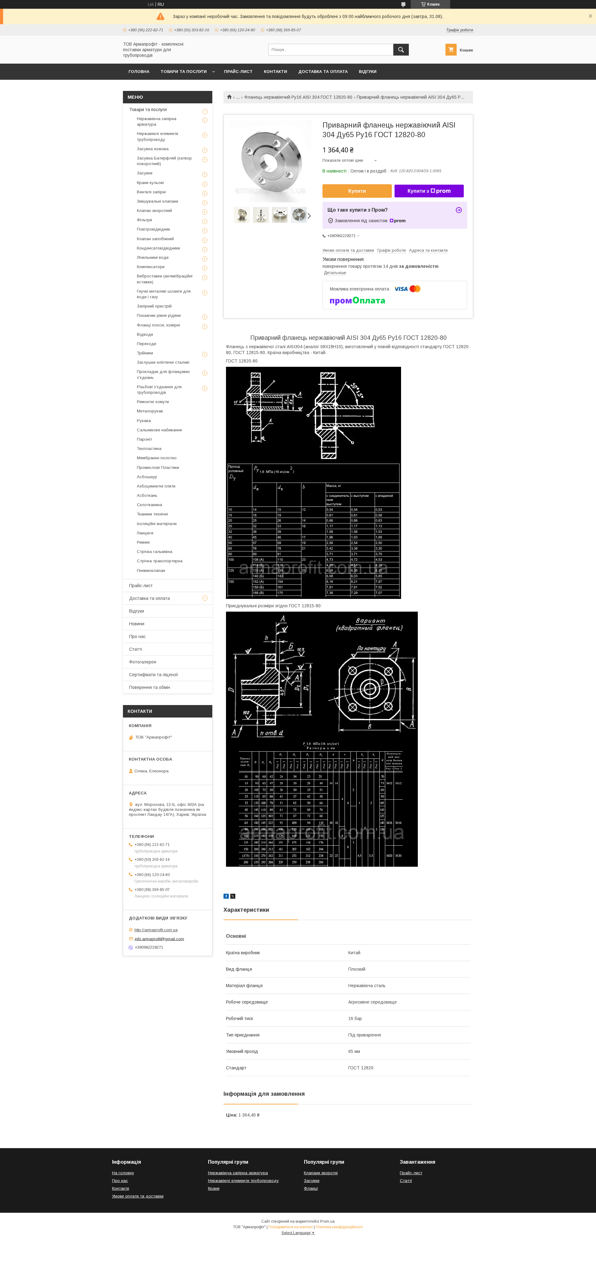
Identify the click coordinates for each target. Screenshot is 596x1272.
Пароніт (144, 439)
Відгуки (368, 71)
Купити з (418, 191)
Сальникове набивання (159, 430)
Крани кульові (150, 182)
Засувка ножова (153, 148)
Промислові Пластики (158, 467)
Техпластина (149, 448)
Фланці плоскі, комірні (158, 325)
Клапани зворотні (321, 1173)
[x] (232, 897)
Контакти (275, 71)
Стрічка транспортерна (160, 561)
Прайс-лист (238, 71)
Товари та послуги (183, 71)
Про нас (137, 636)
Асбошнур (147, 476)
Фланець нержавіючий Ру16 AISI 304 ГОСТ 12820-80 (298, 97)
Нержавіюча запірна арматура (156, 121)
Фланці (311, 1188)
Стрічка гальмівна (154, 551)
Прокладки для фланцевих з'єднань (163, 374)
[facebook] (226, 897)
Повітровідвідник (153, 229)
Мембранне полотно (157, 458)
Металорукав (150, 411)
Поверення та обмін (149, 687)
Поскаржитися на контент (291, 1227)
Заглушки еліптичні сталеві (163, 362)
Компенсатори (151, 266)
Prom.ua (327, 1221)
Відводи (145, 334)
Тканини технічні (152, 514)
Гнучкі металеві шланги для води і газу (164, 294)
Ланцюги (145, 533)
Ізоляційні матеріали (157, 523)
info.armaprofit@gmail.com (159, 938)
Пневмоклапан (151, 570)
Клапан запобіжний (155, 238)
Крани (213, 1188)
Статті (135, 649)
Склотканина (149, 504)
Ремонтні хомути (153, 401)
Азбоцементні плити (156, 486)
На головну (123, 1173)
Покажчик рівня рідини (159, 315)
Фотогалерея (142, 661)
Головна (139, 71)
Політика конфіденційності (339, 1227)
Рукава (144, 420)
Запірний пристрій (154, 306)
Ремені (143, 542)
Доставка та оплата (323, 71)
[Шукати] (401, 50)
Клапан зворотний (154, 210)
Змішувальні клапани (157, 201)
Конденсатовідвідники (158, 248)
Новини (136, 623)
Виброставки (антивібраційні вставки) (164, 279)
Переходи (146, 343)
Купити (357, 191)
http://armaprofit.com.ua (156, 930)
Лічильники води (153, 257)
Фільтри (144, 220)
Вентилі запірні (151, 192)
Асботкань (147, 495)
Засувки (144, 173)
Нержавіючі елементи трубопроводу (157, 136)
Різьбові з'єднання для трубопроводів (159, 389)
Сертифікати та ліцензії (153, 674)
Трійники (145, 353)
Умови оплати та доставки (138, 1196)
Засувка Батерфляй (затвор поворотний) (164, 161)
